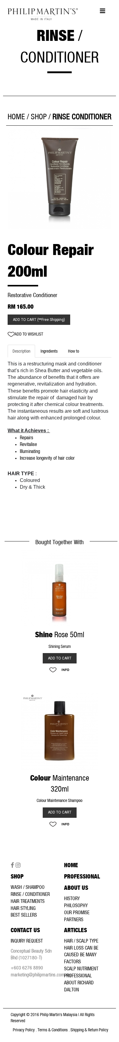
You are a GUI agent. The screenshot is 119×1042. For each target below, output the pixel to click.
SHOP (39, 116)
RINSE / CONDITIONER (30, 894)
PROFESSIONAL (82, 876)
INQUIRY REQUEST (27, 940)
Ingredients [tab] (49, 351)
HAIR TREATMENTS (28, 901)
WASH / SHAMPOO (28, 887)
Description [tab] (21, 351)
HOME (16, 116)
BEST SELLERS (24, 915)
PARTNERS (73, 919)
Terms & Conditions (53, 1029)
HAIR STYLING (23, 908)
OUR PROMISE (76, 912)
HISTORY (72, 898)
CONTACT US (25, 930)
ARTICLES (75, 930)
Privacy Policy (24, 1029)
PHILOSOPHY (76, 905)
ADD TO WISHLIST (29, 334)
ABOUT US (76, 887)
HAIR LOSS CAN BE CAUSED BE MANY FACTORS (81, 955)
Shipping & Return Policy (89, 1029)
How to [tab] (73, 351)
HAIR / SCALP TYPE (81, 940)
